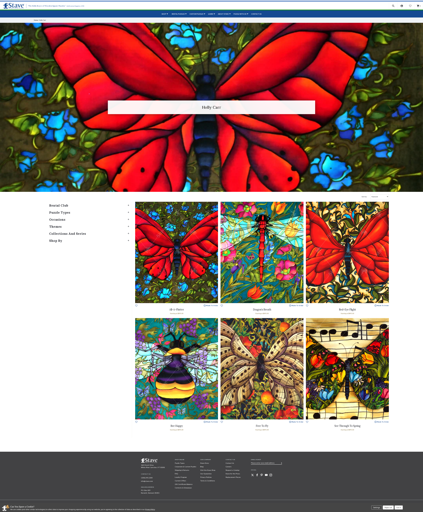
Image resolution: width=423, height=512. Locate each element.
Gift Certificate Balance (183, 484)
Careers (229, 467)
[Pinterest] (261, 475)
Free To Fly (262, 426)
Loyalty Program (181, 477)
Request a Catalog (232, 470)
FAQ (176, 474)
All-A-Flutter (176, 309)
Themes (55, 227)
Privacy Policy (150, 509)
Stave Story (204, 463)
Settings (376, 507)
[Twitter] (252, 475)
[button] (393, 6)
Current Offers (180, 481)
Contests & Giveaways (183, 488)
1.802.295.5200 (146, 478)
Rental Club (58, 205)
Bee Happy (177, 426)
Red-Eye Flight (347, 309)
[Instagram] (270, 475)
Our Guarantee (206, 474)
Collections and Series (67, 234)
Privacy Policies (206, 477)
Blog (202, 467)
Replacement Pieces (233, 477)
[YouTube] (266, 475)
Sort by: (364, 197)
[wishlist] (136, 305)
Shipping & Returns (182, 470)
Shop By (55, 241)
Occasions (57, 220)
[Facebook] (257, 475)
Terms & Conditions (207, 481)
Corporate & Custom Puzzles (185, 467)
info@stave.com (147, 481)
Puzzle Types (59, 213)
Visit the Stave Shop (207, 470)
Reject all (388, 507)
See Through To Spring (347, 426)
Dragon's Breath (262, 309)
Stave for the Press (233, 474)
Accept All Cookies (399, 507)
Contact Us (256, 14)
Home (36, 20)
